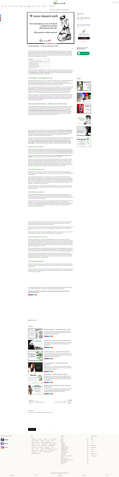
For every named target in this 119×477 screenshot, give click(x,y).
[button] (115, 2)
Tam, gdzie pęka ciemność (33, 67)
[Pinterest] (29, 294)
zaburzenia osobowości (36, 453)
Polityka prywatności (94, 453)
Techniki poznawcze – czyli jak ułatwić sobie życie (57, 351)
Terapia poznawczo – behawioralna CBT (67, 459)
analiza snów (34, 439)
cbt (50, 439)
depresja (30, 320)
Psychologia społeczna (64, 449)
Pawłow (38, 445)
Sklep (92, 443)
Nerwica (62, 441)
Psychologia (63, 445)
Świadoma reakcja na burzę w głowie (34, 66)
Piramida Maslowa (51, 445)
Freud (33, 442)
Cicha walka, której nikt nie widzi (34, 64)
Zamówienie (93, 451)
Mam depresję (35, 320)
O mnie (92, 441)
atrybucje (45, 439)
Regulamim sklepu (94, 447)
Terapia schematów (64, 461)
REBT (33, 448)
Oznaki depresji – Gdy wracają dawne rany (35, 60)
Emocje (62, 440)
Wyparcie (40, 451)
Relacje (62, 457)
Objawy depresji (45, 80)
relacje (42, 448)
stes (56, 448)
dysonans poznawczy (35, 440)
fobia (53, 440)
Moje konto (92, 449)
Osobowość (62, 442)
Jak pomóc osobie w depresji (46, 442)
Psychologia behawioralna (65, 446)
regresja (37, 448)
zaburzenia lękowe (47, 451)
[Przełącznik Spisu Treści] (48, 59)
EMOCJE (42, 440)
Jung (54, 442)
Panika (33, 445)
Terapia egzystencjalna (64, 458)
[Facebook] (31, 294)
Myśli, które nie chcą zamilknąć (34, 65)
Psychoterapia (63, 454)
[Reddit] (36, 294)
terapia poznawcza (43, 450)
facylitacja (48, 440)
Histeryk (37, 442)
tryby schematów (52, 450)
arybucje (40, 439)
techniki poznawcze (35, 450)
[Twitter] (34, 294)
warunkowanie (34, 451)
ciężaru (41, 245)
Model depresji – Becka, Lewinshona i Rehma (55, 374)
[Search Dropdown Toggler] (112, 2)
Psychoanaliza (63, 444)
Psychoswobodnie (63, 453)
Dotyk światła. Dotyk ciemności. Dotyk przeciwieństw (57, 340)
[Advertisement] (50, 122)
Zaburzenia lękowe (64, 462)
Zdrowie (62, 463)
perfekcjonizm (43, 445)
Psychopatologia (63, 450)
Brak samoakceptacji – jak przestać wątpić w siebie (57, 329)
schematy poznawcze (49, 448)
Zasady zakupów (93, 445)
